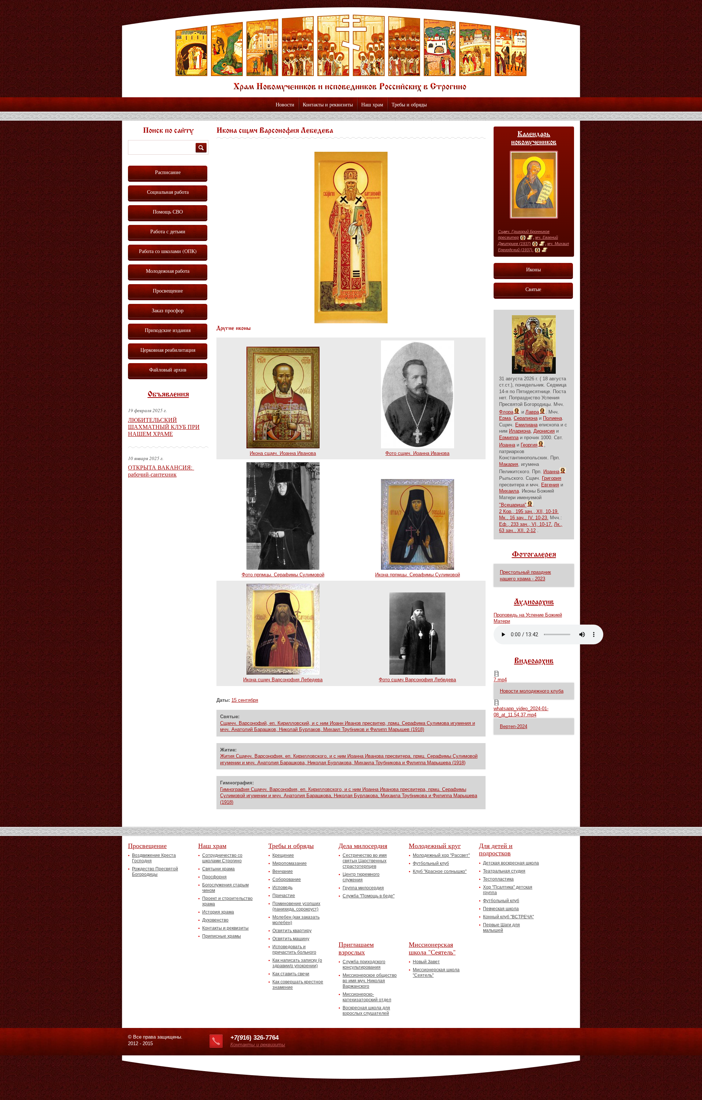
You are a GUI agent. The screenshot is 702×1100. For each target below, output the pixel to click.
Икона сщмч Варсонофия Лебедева (282, 679)
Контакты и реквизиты (328, 104)
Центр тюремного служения (361, 877)
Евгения (550, 484)
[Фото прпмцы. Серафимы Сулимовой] (283, 568)
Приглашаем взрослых (356, 948)
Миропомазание (289, 863)
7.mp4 (500, 679)
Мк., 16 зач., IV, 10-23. (523, 517)
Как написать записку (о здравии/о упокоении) (297, 963)
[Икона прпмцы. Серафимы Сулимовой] (417, 568)
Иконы (533, 269)
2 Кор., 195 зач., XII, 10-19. (529, 511)
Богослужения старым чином (225, 887)
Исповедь (282, 887)
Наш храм (372, 104)
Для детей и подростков (496, 849)
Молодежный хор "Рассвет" (441, 855)
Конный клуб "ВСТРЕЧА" (508, 916)
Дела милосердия (363, 845)
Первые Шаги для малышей (501, 927)
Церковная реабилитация (167, 349)
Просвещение (168, 290)
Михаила (509, 491)
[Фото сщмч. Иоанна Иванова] (417, 446)
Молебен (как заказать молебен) (296, 920)
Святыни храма (218, 868)
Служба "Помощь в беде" (369, 896)
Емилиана (526, 424)
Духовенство (215, 920)
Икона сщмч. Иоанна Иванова (283, 453)
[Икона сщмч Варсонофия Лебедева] (351, 321)
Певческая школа (501, 908)
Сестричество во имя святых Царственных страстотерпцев (365, 861)
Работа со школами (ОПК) (168, 251)
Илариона (520, 431)
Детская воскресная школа (511, 863)
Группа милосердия (363, 887)
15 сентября (244, 700)
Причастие (283, 895)
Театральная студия (504, 871)
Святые (533, 289)
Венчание (282, 871)
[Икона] (523, 238)
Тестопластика (498, 879)
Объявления (168, 394)
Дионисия (544, 431)
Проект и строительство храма (227, 901)
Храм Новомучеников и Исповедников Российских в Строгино (351, 53)
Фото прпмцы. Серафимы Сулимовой (283, 574)
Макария (508, 464)
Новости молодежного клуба (531, 691)
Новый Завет (426, 961)
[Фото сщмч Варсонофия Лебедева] (417, 673)
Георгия (529, 445)
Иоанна (507, 445)
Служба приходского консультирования (364, 964)
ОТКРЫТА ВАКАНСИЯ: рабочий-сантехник (161, 471)
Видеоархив (534, 661)
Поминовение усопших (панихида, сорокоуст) (296, 906)
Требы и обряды (409, 104)
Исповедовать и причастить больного (294, 949)
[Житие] (530, 238)
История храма (218, 912)
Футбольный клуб (431, 863)
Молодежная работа (167, 270)
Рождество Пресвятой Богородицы (155, 871)
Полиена (552, 418)
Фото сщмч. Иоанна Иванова (417, 453)
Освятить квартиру (292, 930)
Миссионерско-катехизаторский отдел (367, 997)
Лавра (532, 412)
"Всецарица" (512, 505)
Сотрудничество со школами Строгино (222, 858)
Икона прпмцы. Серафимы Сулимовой (417, 574)
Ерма (505, 418)
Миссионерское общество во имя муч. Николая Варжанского (370, 981)
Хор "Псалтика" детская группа (507, 890)
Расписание (168, 172)
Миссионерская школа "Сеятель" (432, 948)
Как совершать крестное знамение (297, 984)
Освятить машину (290, 938)
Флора (506, 412)
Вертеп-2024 (513, 726)
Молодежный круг (435, 845)
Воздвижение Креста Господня (154, 858)
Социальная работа (168, 191)
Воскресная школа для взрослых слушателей (366, 1010)
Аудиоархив (534, 602)
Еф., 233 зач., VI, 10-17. (525, 524)
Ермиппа (508, 437)
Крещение (283, 855)
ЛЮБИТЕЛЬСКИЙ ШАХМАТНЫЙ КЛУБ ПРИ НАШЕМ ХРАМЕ (164, 426)
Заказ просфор (168, 310)
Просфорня (214, 876)
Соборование (286, 879)
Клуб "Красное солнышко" (440, 871)
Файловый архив (167, 369)
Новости (285, 104)
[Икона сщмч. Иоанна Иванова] (283, 446)
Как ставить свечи (290, 973)
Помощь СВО (168, 211)
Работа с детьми (167, 231)
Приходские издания (167, 330)
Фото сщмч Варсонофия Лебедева (417, 679)
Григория (551, 478)
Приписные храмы (221, 936)
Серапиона (525, 418)
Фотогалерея (534, 554)
